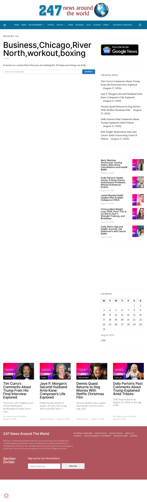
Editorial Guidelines (122, 25)
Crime (70, 25)
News (23, 25)
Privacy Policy (116, 433)
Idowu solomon (82, 419)
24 (104, 324)
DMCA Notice (101, 433)
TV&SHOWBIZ (83, 378)
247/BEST (97, 25)
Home (16, 25)
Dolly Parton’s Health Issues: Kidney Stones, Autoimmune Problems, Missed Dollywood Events (113, 182)
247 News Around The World (14, 416)
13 (122, 314)
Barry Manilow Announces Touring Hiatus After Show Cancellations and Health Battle (114, 165)
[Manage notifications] (6, 495)
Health (60, 25)
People (44, 378)
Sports (50, 25)
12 (116, 314)
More (105, 25)
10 (104, 314)
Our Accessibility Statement (97, 436)
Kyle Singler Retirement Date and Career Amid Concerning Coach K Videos (119, 135)
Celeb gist (118, 378)
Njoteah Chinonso (47, 419)
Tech (88, 25)
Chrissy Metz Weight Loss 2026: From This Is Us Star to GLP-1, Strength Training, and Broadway (113, 214)
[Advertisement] (122, 266)
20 (122, 319)
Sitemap (133, 436)
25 (110, 324)
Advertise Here (121, 436)
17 (104, 319)
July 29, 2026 (106, 237)
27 (122, 324)
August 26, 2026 (107, 173)
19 (116, 319)
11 (110, 314)
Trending (7, 378)
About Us (129, 433)
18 (110, 319)
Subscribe (73, 466)
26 (116, 324)
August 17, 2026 (107, 203)
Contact (78, 436)
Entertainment (36, 25)
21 (128, 319)
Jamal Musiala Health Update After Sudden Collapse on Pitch (112, 197)
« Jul (103, 340)
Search (89, 72)
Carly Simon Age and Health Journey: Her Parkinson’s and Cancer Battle (113, 230)
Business (79, 25)
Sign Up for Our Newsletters (44, 460)
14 (128, 314)
